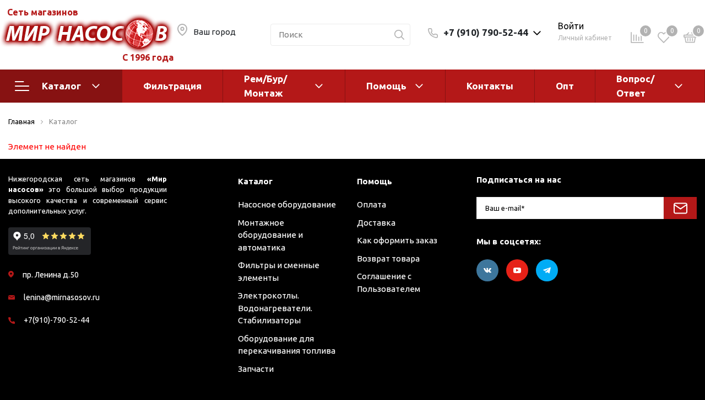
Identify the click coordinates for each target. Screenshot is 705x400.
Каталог (61, 86)
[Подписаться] (680, 208)
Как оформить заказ (397, 240)
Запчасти (256, 369)
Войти (571, 26)
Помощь (386, 86)
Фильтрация (172, 86)
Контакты (490, 86)
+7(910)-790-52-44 (56, 320)
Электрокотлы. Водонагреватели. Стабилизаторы (275, 308)
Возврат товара (388, 258)
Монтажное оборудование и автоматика (270, 235)
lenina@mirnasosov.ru (62, 297)
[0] (690, 39)
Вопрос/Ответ (635, 85)
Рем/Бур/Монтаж (265, 85)
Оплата (371, 204)
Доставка (376, 222)
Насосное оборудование (287, 204)
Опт (565, 86)
